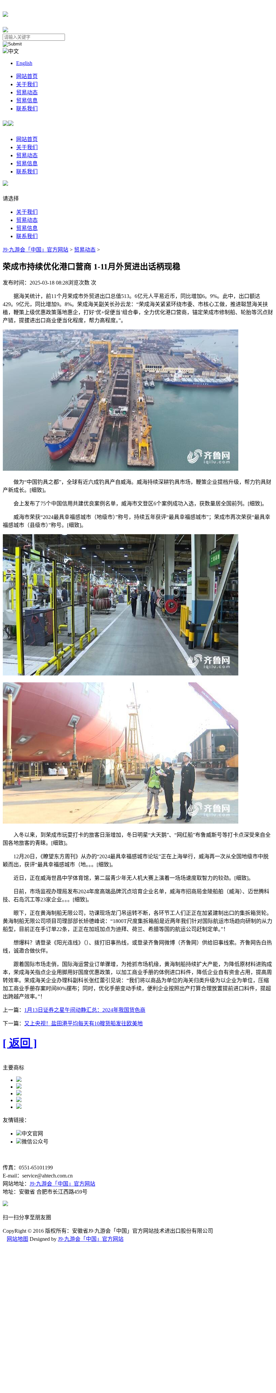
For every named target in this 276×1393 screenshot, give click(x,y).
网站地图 (17, 1239)
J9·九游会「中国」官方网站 (35, 250)
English (24, 63)
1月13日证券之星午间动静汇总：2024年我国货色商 (84, 1010)
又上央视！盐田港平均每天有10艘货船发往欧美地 (83, 1023)
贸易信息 (27, 100)
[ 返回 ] (20, 1043)
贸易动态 (27, 92)
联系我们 (27, 108)
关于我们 (27, 84)
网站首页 (27, 76)
